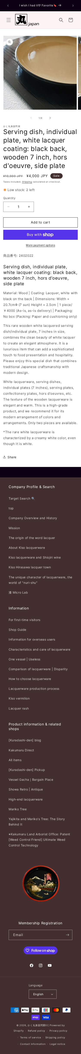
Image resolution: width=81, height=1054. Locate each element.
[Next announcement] (73, 5)
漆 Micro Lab (18, 592)
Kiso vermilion (19, 698)
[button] (8, 20)
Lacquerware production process (34, 688)
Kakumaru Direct (21, 750)
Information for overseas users (32, 639)
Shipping (27, 181)
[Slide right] (50, 118)
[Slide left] (31, 118)
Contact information (32, 1044)
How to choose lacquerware (30, 679)
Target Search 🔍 (22, 498)
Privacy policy (58, 1030)
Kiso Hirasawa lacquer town (30, 567)
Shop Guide (17, 629)
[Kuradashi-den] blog (25, 740)
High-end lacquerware (26, 799)
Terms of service (30, 1037)
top (11, 508)
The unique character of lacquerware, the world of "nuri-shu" (40, 579)
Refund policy (36, 1030)
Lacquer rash (19, 708)
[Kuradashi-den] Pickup (27, 770)
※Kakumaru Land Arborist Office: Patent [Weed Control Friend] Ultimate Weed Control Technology (39, 839)
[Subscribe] (67, 935)
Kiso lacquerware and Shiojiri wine (35, 557)
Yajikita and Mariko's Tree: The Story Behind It (37, 821)
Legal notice (57, 1044)
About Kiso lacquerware (27, 547)
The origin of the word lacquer (32, 538)
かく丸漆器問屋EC (38, 1025)
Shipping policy (55, 1037)
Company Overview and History (33, 518)
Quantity (9, 198)
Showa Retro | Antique (26, 789)
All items (15, 760)
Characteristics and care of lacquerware (39, 649)
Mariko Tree (18, 809)
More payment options (40, 245)
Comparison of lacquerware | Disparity (38, 669)
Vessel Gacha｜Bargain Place (31, 779)
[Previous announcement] (8, 5)
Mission (14, 528)
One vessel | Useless (24, 659)
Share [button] (12, 457)
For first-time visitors (24, 620)
